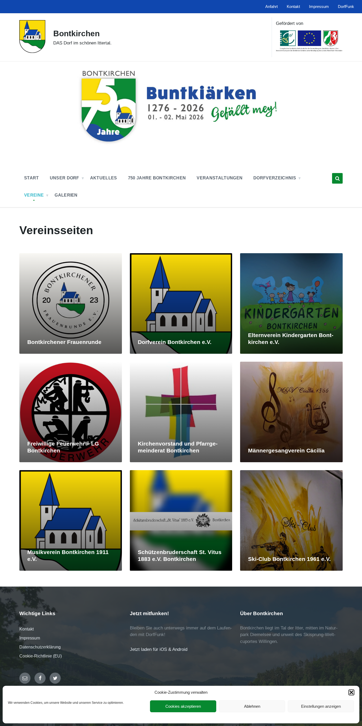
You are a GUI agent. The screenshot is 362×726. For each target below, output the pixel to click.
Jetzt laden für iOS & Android (158, 649)
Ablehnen (252, 706)
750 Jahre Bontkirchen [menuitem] (157, 178)
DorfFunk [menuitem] (346, 6)
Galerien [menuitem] (66, 195)
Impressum (29, 638)
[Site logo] (32, 51)
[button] (351, 692)
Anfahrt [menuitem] (271, 6)
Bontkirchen (76, 33)
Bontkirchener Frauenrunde (64, 342)
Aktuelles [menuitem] (103, 178)
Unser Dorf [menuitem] (64, 178)
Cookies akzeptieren (183, 706)
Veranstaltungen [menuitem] (219, 178)
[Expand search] (337, 178)
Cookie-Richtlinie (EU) (40, 656)
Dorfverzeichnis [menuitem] (274, 178)
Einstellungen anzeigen (321, 706)
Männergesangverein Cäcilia (286, 450)
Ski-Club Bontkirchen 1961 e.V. (289, 559)
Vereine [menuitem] (34, 195)
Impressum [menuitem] (319, 6)
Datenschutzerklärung (40, 647)
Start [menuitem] (31, 178)
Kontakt (26, 629)
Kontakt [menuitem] (293, 6)
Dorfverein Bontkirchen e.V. (174, 342)
